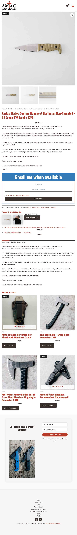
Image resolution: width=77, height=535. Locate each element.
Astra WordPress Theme (52, 523)
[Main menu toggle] (73, 6)
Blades (8, 109)
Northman (52, 207)
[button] (72, 15)
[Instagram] (40, 519)
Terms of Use (38, 507)
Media (38, 516)
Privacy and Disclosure (38, 509)
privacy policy (25, 195)
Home (3, 109)
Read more (8, 345)
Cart (38, 504)
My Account (38, 502)
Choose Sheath (40, 207)
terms (16, 195)
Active (29, 207)
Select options (10, 408)
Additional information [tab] (18, 242)
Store (38, 500)
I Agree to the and (17, 195)
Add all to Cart (32, 217)
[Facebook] (36, 519)
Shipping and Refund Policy (38, 511)
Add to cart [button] (46, 345)
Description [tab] (5, 242)
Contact (38, 514)
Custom (47, 207)
